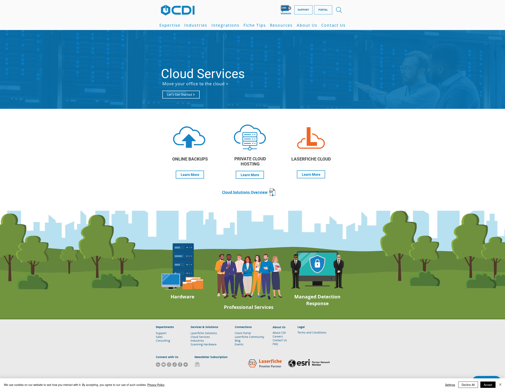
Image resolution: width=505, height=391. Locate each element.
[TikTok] (174, 364)
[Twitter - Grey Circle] (185, 364)
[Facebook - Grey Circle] (180, 364)
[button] (169, 25)
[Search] (339, 9)
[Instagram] (169, 364)
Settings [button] (450, 385)
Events (239, 344)
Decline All (468, 385)
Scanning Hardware (204, 344)
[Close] (500, 385)
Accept (488, 385)
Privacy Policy (156, 385)
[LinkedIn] (158, 364)
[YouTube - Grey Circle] (163, 364)
